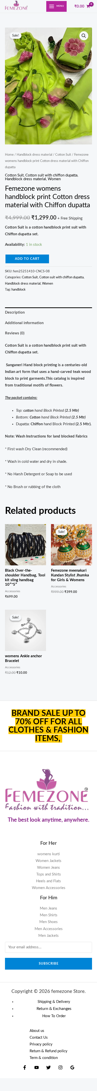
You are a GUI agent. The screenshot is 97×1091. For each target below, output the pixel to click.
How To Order (54, 1016)
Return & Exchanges (54, 1009)
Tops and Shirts (48, 874)
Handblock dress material (34, 154)
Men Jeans (48, 908)
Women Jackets (48, 861)
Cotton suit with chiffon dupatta (51, 175)
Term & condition (44, 1058)
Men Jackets (48, 936)
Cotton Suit (63, 154)
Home (9, 154)
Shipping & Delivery (54, 1002)
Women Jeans (48, 867)
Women (54, 179)
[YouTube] (36, 1067)
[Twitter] (48, 1067)
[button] (83, 35)
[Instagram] (60, 1067)
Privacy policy (41, 1044)
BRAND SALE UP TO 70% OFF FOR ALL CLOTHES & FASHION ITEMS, (48, 726)
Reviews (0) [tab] (14, 333)
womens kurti (48, 854)
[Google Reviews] (72, 1067)
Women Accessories (48, 888)
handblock (18, 289)
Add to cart (27, 258)
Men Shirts (48, 915)
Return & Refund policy (48, 1051)
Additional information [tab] (24, 323)
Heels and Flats (48, 881)
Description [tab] (15, 312)
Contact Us (39, 1037)
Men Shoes (48, 922)
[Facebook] (24, 1067)
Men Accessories (49, 929)
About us (37, 1031)
